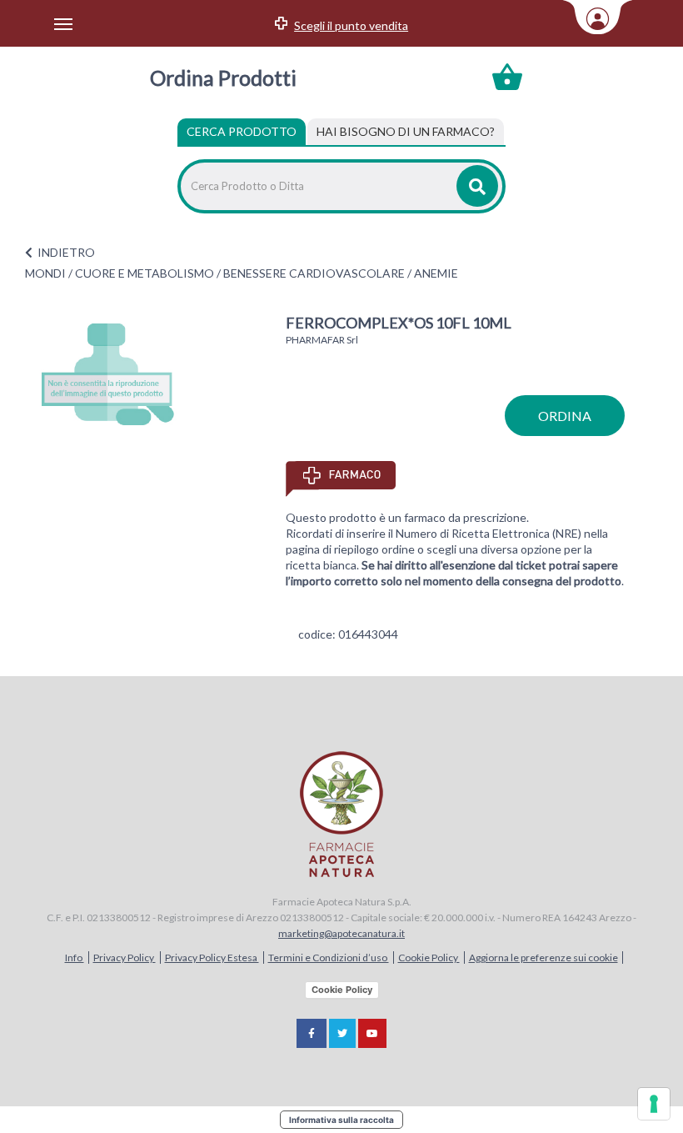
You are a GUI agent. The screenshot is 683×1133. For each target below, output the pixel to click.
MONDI (45, 273)
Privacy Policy (124, 957)
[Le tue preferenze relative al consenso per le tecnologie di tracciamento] (654, 1104)
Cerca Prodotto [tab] (242, 131)
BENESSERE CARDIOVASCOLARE (314, 273)
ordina (564, 416)
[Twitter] (342, 1033)
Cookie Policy (429, 957)
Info (74, 957)
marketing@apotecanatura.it (341, 933)
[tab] (405, 131)
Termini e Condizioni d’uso (328, 957)
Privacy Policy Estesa (212, 957)
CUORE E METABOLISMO (144, 273)
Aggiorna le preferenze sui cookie (543, 957)
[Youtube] (372, 1033)
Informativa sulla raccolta (341, 1120)
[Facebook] (312, 1033)
